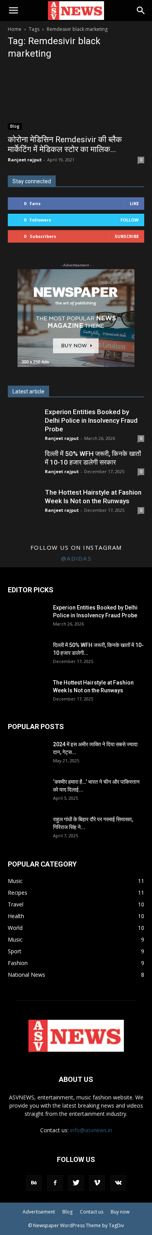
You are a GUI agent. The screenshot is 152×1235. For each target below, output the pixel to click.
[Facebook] (55, 1183)
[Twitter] (76, 1183)
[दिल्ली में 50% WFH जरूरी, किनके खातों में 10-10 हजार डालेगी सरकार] (27, 654)
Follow (129, 220)
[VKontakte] (118, 1183)
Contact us (91, 1211)
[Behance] (34, 1183)
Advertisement (39, 1211)
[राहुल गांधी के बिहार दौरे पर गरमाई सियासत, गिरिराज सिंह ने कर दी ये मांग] (27, 829)
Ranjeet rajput (25, 160)
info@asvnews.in (91, 1130)
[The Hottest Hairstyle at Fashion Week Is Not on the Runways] (27, 692)
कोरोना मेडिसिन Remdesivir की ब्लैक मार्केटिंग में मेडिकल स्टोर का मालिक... (65, 144)
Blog (14, 126)
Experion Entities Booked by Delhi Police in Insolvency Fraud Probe (91, 420)
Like (134, 203)
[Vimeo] (97, 1183)
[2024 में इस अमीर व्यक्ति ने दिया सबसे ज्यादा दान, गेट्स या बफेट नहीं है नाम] (27, 754)
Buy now (120, 1211)
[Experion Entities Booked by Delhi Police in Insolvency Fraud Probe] (27, 617)
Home (14, 29)
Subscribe (127, 236)
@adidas (76, 558)
